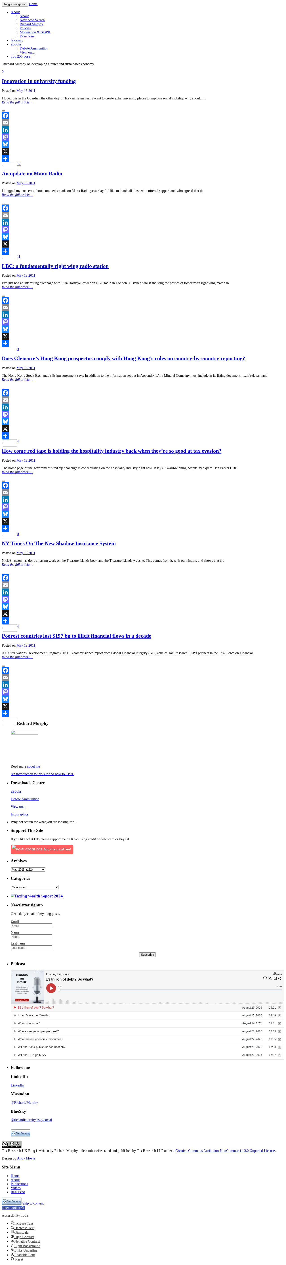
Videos (16, 1188)
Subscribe (147, 954)
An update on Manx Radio (32, 173)
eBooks (16, 791)
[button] (13, 1208)
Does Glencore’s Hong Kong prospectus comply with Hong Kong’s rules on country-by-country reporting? (123, 358)
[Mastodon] (143, 137)
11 (18, 256)
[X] (143, 151)
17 (19, 164)
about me (33, 766)
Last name (18, 943)
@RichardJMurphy (24, 1102)
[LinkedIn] (143, 129)
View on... (18, 807)
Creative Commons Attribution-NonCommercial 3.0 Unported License (225, 1151)
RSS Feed (18, 1192)
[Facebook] (143, 115)
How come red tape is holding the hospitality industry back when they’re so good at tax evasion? (111, 451)
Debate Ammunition (25, 799)
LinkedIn (17, 1085)
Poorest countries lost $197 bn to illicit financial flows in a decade (76, 636)
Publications (19, 1184)
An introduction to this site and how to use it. (42, 774)
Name (15, 932)
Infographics (19, 814)
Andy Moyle (26, 1158)
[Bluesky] (143, 144)
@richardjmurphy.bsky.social (31, 1120)
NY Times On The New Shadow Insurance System (59, 543)
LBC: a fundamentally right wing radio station (55, 266)
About (15, 1180)
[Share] (143, 158)
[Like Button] (3, 111)
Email (15, 921)
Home (33, 4)
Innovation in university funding (39, 81)
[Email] (143, 122)
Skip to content (33, 1203)
